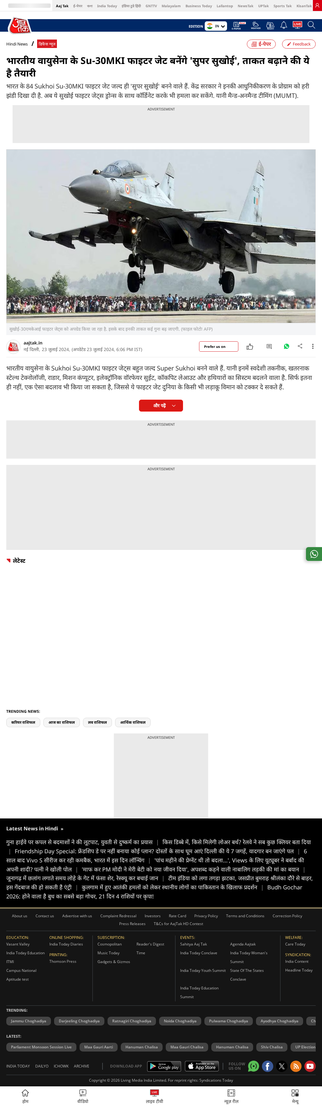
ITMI (10, 961)
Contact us (45, 916)
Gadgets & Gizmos (113, 961)
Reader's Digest (150, 944)
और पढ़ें (159, 405)
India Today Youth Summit (203, 970)
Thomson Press (62, 961)
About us (19, 916)
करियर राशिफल (23, 722)
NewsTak (245, 5)
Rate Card (177, 916)
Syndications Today (216, 1080)
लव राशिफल (97, 722)
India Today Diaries (66, 944)
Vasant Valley (18, 944)
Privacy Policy (206, 916)
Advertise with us (77, 916)
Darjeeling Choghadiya (79, 1021)
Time (140, 953)
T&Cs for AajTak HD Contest (178, 923)
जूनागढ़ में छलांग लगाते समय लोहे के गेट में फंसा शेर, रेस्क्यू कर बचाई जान (85, 878)
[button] (295, 1097)
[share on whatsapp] (314, 554)
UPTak (263, 5)
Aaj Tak (62, 5)
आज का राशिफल (61, 722)
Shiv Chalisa (272, 1047)
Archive (81, 1066)
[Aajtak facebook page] (267, 1066)
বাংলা (89, 5)
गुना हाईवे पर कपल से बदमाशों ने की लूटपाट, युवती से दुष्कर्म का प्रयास (82, 842)
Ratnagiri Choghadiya (131, 1021)
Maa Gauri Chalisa (186, 1047)
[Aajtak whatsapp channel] (253, 1066)
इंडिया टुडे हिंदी (131, 5)
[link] (317, 5)
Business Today (199, 5)
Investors (153, 916)
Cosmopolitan (109, 944)
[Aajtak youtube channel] (310, 1066)
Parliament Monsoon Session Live (41, 1047)
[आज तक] (20, 25)
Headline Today (299, 970)
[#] (286, 348)
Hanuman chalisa (232, 1047)
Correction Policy (287, 916)
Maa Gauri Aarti (98, 1047)
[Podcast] (270, 25)
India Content (296, 961)
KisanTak (304, 5)
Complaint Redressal (118, 916)
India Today (107, 5)
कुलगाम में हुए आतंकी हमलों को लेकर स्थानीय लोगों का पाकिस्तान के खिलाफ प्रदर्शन (173, 887)
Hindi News (17, 44)
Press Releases (132, 923)
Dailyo (41, 1066)
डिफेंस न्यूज (47, 44)
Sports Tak (283, 5)
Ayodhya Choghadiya (279, 1021)
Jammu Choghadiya (28, 1021)
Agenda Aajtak (243, 944)
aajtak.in (33, 343)
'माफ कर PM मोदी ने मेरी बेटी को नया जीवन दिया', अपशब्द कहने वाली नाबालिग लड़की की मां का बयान (194, 869)
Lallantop (225, 5)
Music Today (108, 953)
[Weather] (256, 27)
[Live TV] (297, 26)
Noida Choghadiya (180, 1021)
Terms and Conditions (245, 916)
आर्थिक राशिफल (133, 722)
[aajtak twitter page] (281, 1066)
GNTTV (151, 5)
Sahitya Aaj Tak (193, 944)
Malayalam (171, 5)
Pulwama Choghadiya (228, 1021)
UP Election (305, 1047)
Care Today (295, 944)
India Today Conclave (198, 953)
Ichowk (61, 1066)
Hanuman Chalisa (141, 1047)
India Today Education (25, 953)
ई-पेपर (77, 5)
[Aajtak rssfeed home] (296, 1066)
